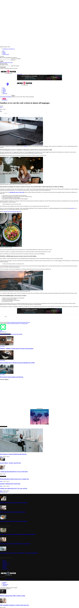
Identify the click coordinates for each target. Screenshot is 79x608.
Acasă (1, 96)
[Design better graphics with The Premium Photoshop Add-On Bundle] (3, 531)
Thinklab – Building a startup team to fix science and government (16, 348)
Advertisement (5, 584)
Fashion (4, 88)
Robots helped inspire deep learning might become (12, 512)
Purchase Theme (5, 54)
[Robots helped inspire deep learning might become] (3, 509)
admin (1, 107)
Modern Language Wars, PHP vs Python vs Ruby (12, 595)
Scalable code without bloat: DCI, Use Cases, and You (13, 488)
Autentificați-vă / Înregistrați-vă (8, 48)
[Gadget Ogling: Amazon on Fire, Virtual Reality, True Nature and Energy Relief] (3, 550)
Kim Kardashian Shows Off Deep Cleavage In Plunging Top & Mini (17, 362)
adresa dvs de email (15, 65)
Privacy (3, 583)
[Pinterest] (20, 113)
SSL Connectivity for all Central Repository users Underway (15, 543)
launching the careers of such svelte (17, 192)
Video (3, 92)
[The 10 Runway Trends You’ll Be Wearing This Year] (21, 451)
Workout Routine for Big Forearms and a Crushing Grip (14, 479)
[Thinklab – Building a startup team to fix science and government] (6, 344)
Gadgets (4, 90)
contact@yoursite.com (10, 579)
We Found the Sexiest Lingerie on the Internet (11, 377)
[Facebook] (11, 113)
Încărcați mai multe (3, 491)
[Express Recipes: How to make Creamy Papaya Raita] (3, 518)
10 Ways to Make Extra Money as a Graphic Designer (17, 323)
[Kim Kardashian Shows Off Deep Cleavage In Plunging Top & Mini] (6, 359)
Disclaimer (4, 582)
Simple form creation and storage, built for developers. (14, 502)
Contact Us (4, 585)
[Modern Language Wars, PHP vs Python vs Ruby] (3, 593)
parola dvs (13, 59)
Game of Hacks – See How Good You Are (10, 463)
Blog (3, 50)
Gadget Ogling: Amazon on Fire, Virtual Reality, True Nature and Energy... (19, 553)
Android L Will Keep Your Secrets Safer (10, 483)
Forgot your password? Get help (6, 62)
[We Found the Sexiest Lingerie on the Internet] (6, 373)
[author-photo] (3, 329)
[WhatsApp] (25, 113)
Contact (3, 53)
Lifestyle (4, 91)
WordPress (25, 146)
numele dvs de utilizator (16, 58)
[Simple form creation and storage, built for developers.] (3, 500)
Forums (3, 52)
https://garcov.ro (3, 331)
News (3, 87)
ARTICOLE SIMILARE (5, 334)
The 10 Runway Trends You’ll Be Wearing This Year (13, 454)
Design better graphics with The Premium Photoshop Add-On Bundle (17, 534)
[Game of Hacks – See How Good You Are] (2, 460)
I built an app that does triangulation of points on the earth (18, 322)
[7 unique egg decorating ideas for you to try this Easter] (2, 469)
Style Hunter (8, 96)
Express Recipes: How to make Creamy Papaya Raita (13, 521)
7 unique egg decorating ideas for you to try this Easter (14, 471)
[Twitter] (16, 113)
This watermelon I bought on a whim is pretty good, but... (14, 605)
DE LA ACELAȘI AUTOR (16, 334)
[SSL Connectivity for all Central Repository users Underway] (3, 541)
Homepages (4, 93)
